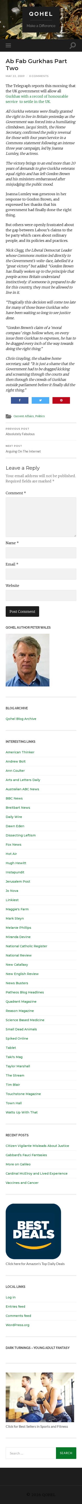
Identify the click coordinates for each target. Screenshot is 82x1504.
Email (12, 564)
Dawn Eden (15, 826)
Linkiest (12, 900)
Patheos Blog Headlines (25, 992)
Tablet (11, 1048)
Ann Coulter (15, 771)
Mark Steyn (15, 918)
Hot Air (11, 854)
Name (12, 543)
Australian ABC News (22, 789)
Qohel (41, 13)
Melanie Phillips (18, 928)
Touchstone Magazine (23, 1094)
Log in (11, 1297)
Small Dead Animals (21, 1029)
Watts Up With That (22, 1112)
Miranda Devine (18, 937)
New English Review (22, 974)
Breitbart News (18, 808)
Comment (16, 493)
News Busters (17, 983)
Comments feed (18, 1316)
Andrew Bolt (16, 761)
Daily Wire (14, 817)
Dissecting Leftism (21, 835)
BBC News (14, 798)
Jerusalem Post (18, 881)
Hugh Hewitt (16, 863)
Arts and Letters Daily (23, 780)
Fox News (13, 845)
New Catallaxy (17, 965)
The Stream (15, 1075)
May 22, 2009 (15, 76)
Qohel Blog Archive (21, 719)
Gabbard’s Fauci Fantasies (26, 1155)
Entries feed (15, 1307)
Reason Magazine (20, 1011)
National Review (19, 955)
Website (12, 585)
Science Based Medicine (25, 1020)
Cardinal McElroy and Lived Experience (37, 1173)
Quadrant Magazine (21, 1002)
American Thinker (20, 752)
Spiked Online (17, 1038)
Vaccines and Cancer (22, 1183)
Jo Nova (12, 891)
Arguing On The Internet (23, 449)
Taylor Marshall (18, 1066)
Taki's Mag (14, 1057)
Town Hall (14, 1103)
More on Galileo (18, 1164)
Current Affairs (24, 416)
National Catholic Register (26, 946)
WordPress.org (17, 1325)
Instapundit (15, 872)
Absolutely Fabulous (20, 431)
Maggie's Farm (17, 909)
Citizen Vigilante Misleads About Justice (37, 1146)
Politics (40, 416)
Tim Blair (13, 1085)
